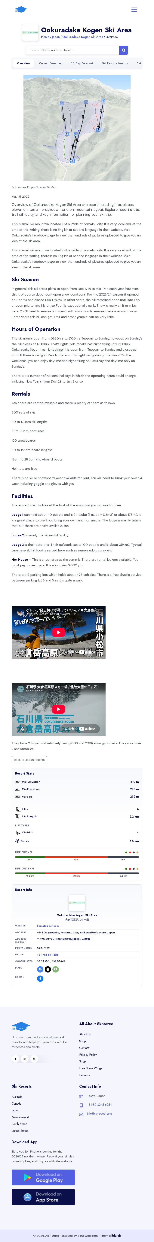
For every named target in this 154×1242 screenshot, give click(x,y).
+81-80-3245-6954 (99, 1105)
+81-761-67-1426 (48, 955)
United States (20, 1131)
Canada (16, 1103)
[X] (34, 1059)
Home (45, 37)
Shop (82, 1041)
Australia (17, 1097)
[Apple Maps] (48, 969)
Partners (84, 1075)
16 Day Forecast (82, 63)
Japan (56, 37)
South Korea (19, 1124)
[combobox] (77, 50)
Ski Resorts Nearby (115, 63)
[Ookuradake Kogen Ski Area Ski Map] (77, 128)
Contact (84, 1048)
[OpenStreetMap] (55, 969)
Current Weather (50, 63)
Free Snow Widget (91, 1068)
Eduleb (116, 1236)
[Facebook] (40, 979)
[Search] (123, 50)
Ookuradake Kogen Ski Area (82, 37)
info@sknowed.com (99, 1113)
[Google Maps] (40, 969)
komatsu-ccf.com (48, 926)
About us (85, 1034)
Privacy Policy (88, 1055)
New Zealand (20, 1117)
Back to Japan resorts (29, 760)
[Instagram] (25, 1059)
